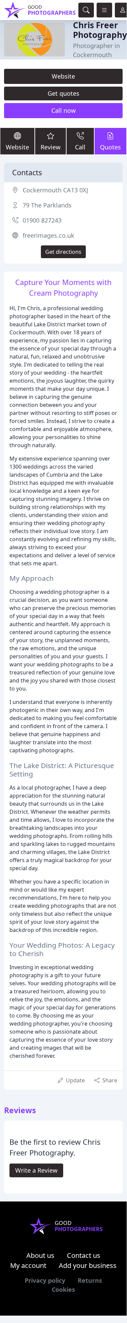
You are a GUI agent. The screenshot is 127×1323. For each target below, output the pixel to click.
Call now (63, 110)
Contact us (83, 1255)
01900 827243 (42, 220)
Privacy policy (45, 1280)
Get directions (63, 251)
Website (63, 76)
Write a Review (36, 1170)
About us (40, 1255)
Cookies (63, 1289)
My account (28, 1265)
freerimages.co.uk (48, 235)
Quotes (110, 147)
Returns (90, 1280)
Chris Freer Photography (100, 29)
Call (80, 147)
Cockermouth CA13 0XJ (55, 190)
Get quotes (63, 93)
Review (50, 147)
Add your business (88, 1265)
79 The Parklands (47, 205)
